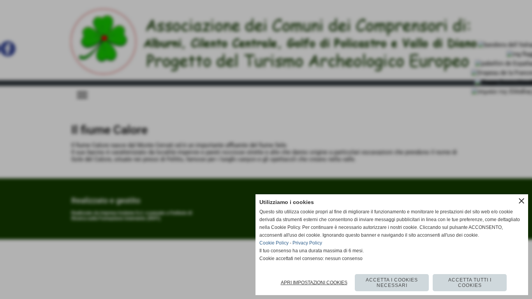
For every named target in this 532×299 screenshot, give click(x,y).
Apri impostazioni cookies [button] (314, 282)
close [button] (521, 201)
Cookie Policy (274, 243)
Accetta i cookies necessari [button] (392, 282)
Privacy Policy (307, 243)
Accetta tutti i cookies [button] (469, 282)
